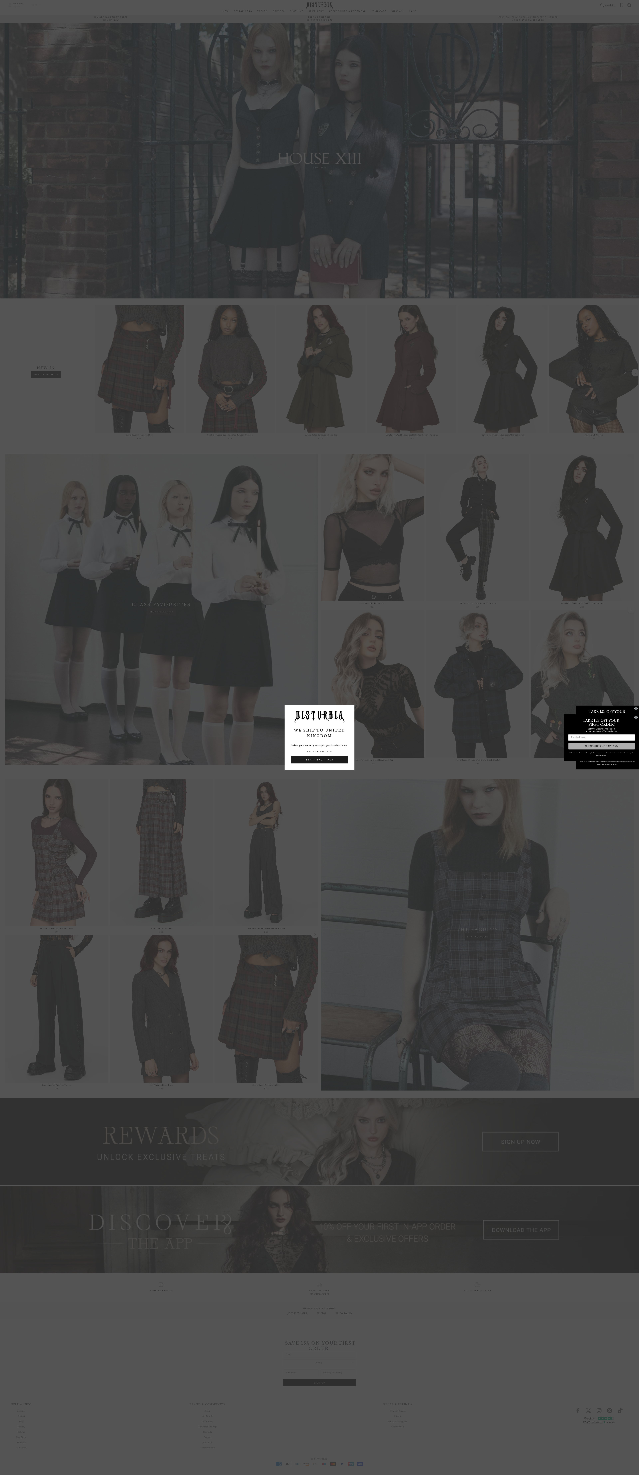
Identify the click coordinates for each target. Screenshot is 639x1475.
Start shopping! (319, 759)
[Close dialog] (636, 708)
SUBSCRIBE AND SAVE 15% (601, 746)
